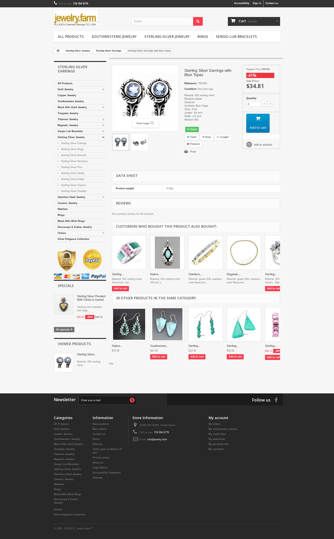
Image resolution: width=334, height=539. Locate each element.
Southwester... (159, 345)
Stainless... (195, 274)
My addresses (217, 439)
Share (207, 137)
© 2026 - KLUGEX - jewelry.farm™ (73, 528)
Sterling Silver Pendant (73, 191)
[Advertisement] (196, 374)
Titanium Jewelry (68, 119)
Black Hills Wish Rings (71, 221)
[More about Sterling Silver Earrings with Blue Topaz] (63, 362)
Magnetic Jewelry (68, 125)
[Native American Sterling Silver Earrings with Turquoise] (129, 324)
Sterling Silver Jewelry (166, 36)
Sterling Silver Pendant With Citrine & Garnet (91, 298)
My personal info (219, 444)
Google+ (224, 137)
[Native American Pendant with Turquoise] (167, 252)
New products (101, 424)
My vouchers (216, 449)
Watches (63, 209)
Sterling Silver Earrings (73, 143)
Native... (155, 274)
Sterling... (118, 274)
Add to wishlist (262, 144)
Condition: (190, 88)
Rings (202, 36)
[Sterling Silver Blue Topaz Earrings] (120, 142)
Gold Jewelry (65, 89)
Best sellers (100, 429)
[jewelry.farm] (89, 18)
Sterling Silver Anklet (72, 179)
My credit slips (217, 434)
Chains (62, 233)
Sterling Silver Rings (72, 149)
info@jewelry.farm (157, 439)
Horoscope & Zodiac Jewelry (75, 227)
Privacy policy (101, 457)
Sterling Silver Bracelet (73, 155)
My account (218, 417)
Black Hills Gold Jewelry (72, 107)
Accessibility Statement (107, 472)
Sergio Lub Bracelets (236, 36)
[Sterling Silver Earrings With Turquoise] (205, 324)
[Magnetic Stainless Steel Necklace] (244, 252)
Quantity (251, 98)
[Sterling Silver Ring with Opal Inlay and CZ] (129, 252)
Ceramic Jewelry (67, 203)
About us (98, 462)
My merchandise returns (223, 429)
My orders (215, 424)
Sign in (257, 3)
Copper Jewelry (67, 95)
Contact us (271, 3)
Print (193, 151)
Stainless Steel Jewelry (71, 197)
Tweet (193, 137)
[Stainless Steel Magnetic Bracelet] (205, 252)
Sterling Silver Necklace (74, 161)
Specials (66, 285)
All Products (71, 36)
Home (96, 439)
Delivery (97, 444)
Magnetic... (234, 274)
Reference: (190, 83)
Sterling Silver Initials (72, 173)
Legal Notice (100, 467)
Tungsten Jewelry (68, 113)
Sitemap (97, 477)
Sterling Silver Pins (71, 167)
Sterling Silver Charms (73, 185)
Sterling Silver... (86, 354)
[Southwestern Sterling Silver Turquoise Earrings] (167, 324)
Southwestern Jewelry (114, 36)
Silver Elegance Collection (73, 239)
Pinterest (194, 144)
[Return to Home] (58, 50)
